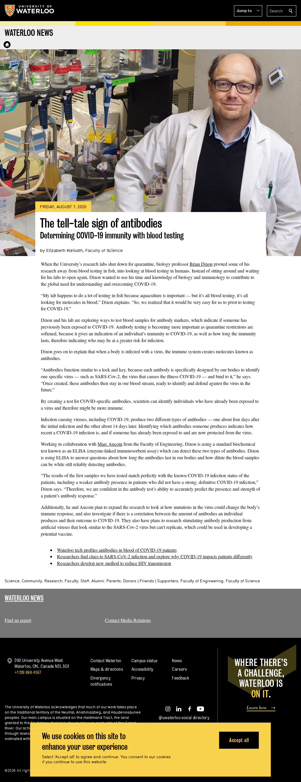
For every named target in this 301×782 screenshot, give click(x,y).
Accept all (239, 740)
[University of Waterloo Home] (30, 10)
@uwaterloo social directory (184, 717)
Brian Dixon (201, 264)
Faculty (71, 580)
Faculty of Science (243, 580)
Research (53, 580)
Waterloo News (24, 598)
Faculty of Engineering (201, 580)
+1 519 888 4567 (27, 672)
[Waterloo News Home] (7, 44)
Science (12, 580)
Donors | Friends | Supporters (150, 580)
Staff (85, 580)
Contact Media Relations (128, 620)
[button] (248, 11)
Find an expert (18, 620)
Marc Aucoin (110, 444)
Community (32, 580)
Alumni (97, 580)
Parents (113, 580)
